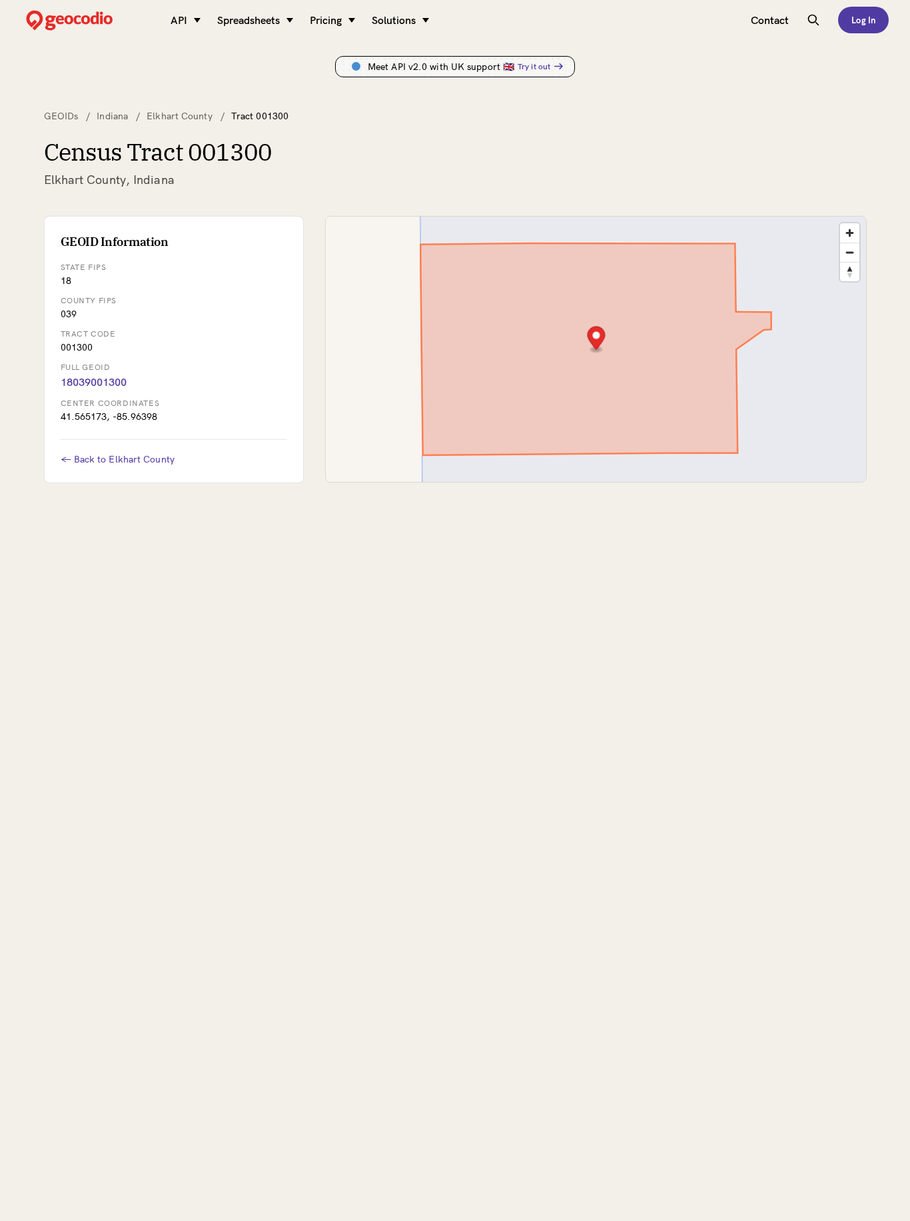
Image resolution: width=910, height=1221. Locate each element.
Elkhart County (179, 116)
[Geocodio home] (89, 20)
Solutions (394, 20)
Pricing (326, 20)
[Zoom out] (849, 252)
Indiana (112, 116)
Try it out (534, 66)
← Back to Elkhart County (118, 459)
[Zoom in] (849, 233)
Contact (770, 20)
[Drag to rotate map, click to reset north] (849, 271)
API (179, 20)
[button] (596, 339)
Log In (863, 20)
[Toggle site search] (813, 20)
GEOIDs (61, 116)
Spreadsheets (248, 20)
